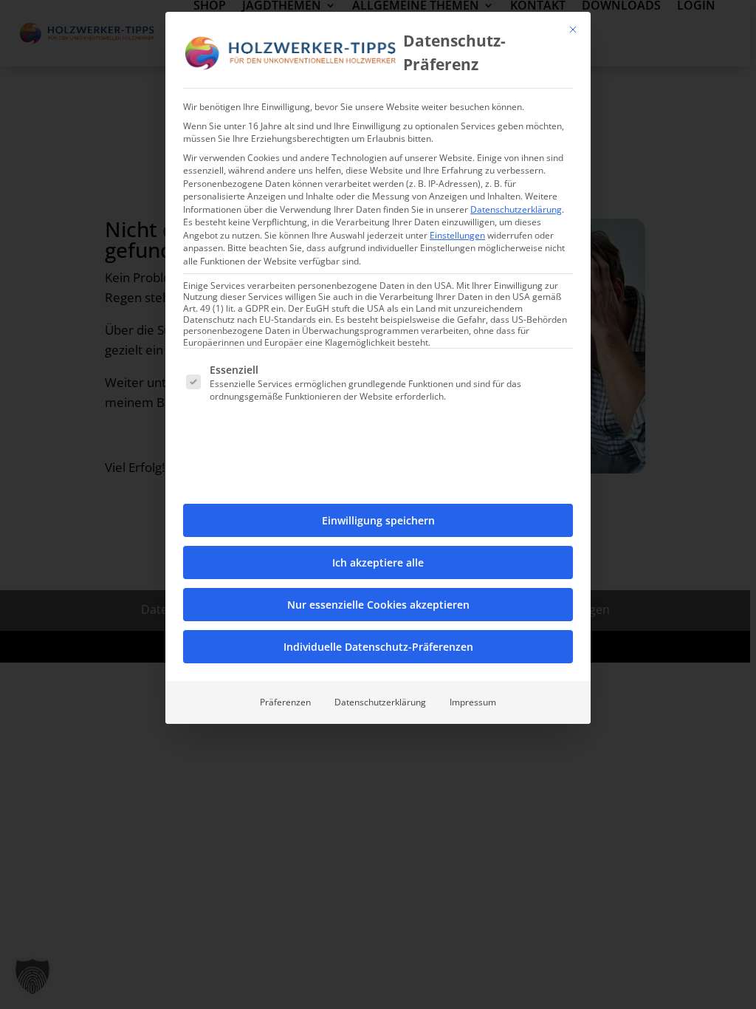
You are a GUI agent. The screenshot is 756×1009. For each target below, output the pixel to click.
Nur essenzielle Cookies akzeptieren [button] (378, 605)
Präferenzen (285, 702)
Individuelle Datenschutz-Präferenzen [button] (378, 647)
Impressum (473, 702)
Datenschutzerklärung (516, 209)
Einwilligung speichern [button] (378, 520)
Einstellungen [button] (457, 235)
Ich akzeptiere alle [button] (378, 562)
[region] (378, 504)
